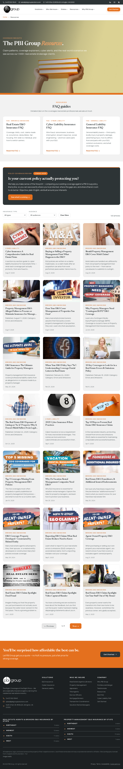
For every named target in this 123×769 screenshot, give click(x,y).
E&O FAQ (100, 695)
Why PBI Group (88, 9)
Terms (98, 764)
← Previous (49, 626)
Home (5, 17)
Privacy (93, 764)
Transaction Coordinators (79, 701)
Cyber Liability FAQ (104, 698)
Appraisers (73, 688)
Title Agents (74, 692)
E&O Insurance (47, 682)
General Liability (48, 688)
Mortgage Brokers (76, 698)
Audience (33, 211)
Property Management (78, 685)
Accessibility (105, 764)
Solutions (39, 9)
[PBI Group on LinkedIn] (110, 2)
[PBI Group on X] (118, 2)
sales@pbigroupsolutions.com (31, 2)
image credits (7, 756)
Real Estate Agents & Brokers (81, 682)
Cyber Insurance (48, 685)
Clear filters (64, 215)
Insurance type (10, 211)
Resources (74, 9)
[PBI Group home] (11, 9)
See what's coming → (20, 197)
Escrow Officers (75, 695)
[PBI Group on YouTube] (114, 2)
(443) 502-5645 (10, 2)
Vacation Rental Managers (80, 705)
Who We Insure (52, 9)
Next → (76, 626)
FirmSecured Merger (105, 685)
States (64, 9)
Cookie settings (115, 764)
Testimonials (102, 688)
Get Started (113, 9)
